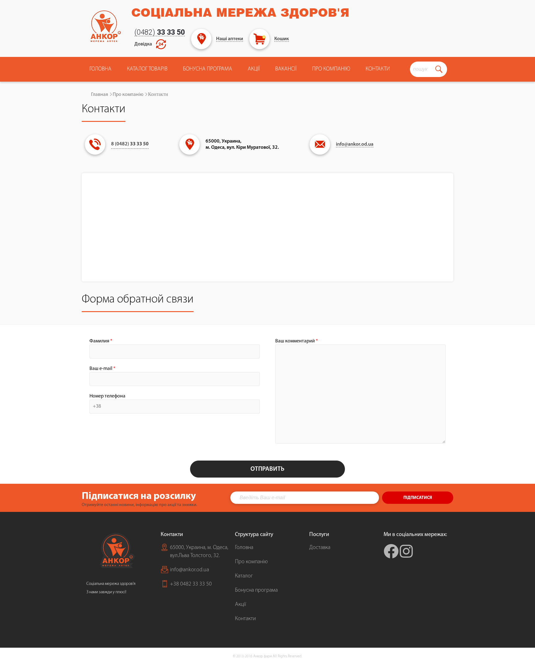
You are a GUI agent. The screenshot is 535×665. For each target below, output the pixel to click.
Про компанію (128, 94)
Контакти (378, 69)
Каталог (244, 576)
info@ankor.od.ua (354, 144)
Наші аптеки (229, 38)
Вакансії (286, 69)
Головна (100, 69)
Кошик (281, 38)
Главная (99, 94)
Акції (254, 69)
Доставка (319, 548)
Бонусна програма (207, 69)
